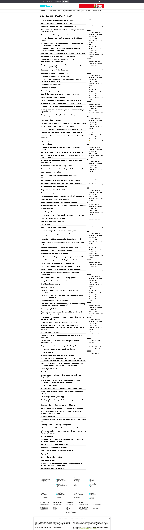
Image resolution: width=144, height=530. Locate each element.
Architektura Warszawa (44, 504)
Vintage (42, 493)
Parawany (92, 497)
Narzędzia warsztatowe (62, 480)
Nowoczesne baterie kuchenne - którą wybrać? (58, 278)
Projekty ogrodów (44, 481)
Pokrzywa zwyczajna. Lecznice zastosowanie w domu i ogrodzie (61, 336)
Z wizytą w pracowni (83, 509)
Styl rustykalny (93, 484)
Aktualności (49, 10)
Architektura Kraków (44, 505)
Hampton (92, 480)
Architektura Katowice (44, 509)
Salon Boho (59, 495)
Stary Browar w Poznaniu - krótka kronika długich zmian (62, 388)
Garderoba (76, 483)
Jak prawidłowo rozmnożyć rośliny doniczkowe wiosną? (62, 169)
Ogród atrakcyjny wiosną (50, 284)
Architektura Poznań (44, 508)
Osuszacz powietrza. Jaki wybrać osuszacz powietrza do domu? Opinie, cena (62, 296)
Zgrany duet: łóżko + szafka (51, 457)
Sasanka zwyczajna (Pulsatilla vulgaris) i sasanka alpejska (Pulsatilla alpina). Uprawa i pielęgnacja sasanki (62, 364)
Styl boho (92, 479)
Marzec (97, 26)
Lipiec (96, 22)
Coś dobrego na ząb (48, 88)
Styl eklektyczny (44, 492)
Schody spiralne (47, 372)
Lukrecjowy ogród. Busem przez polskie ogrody (59, 231)
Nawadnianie (43, 480)
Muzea (67, 505)
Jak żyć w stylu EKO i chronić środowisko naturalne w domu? (61, 176)
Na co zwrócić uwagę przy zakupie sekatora (57, 263)
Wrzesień (99, 34)
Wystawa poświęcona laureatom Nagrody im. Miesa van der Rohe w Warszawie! (63, 432)
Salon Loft (59, 497)
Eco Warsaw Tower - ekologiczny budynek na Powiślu (61, 103)
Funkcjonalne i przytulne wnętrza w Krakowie (58, 126)
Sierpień (91, 22)
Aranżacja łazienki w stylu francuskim (55, 35)
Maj (96, 24)
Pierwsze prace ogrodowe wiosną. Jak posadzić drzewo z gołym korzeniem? (62, 318)
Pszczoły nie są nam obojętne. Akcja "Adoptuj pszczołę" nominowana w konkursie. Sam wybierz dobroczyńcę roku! (63, 359)
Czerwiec (91, 24)
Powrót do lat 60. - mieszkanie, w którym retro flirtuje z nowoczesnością (61, 342)
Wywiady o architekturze (71, 512)
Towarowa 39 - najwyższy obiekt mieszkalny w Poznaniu (62, 408)
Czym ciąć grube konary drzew (52, 91)
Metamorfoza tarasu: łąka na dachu (54, 253)
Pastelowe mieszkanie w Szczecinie (54, 300)
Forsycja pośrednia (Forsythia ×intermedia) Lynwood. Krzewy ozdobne (61, 116)
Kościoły (68, 507)
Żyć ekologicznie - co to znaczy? (53, 468)
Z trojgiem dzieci (47, 436)
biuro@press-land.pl (97, 504)
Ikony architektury (86, 10)
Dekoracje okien (77, 481)
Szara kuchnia (76, 493)
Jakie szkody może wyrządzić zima (54, 186)
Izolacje (58, 483)
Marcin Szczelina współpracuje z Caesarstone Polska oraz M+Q (62, 243)
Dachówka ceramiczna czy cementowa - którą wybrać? (61, 94)
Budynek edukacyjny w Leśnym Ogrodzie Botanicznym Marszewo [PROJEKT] (61, 66)
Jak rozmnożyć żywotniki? (51, 172)
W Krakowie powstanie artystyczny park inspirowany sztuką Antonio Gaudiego (61, 412)
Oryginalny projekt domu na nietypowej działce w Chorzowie (59, 291)
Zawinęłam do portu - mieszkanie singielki (57, 451)
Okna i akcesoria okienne (62, 485)
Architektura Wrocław (44, 507)
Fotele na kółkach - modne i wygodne (55, 120)
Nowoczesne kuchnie (78, 495)
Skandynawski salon (61, 494)
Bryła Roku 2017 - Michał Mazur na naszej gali (58, 56)
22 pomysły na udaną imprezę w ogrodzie (56, 23)
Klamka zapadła (47, 209)
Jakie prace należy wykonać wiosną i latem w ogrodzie (61, 183)
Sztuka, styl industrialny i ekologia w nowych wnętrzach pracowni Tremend (62, 401)
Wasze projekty (82, 505)
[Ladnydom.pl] (43, 1)
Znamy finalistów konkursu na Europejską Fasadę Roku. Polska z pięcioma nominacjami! (62, 464)
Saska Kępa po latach (49, 369)
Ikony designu (46, 144)
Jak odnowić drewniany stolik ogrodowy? (56, 166)
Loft (91, 485)
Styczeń (91, 28)
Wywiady (79, 10)
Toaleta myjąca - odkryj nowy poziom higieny (58, 405)
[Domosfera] (50, 1)
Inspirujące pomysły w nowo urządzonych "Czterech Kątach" (60, 148)
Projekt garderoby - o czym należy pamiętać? (58, 349)
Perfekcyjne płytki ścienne (51, 309)
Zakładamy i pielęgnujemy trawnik (54, 447)
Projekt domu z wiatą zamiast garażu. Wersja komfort (61, 346)
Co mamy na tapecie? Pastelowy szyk (55, 73)
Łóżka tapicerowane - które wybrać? (54, 227)
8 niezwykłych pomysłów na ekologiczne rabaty (59, 26)
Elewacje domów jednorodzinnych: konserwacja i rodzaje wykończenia (62, 111)
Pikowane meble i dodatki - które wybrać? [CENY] (59, 322)
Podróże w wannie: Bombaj (51, 332)
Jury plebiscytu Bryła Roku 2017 (53, 190)
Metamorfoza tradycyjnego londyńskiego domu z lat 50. (62, 257)
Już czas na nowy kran (49, 193)
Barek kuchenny (93, 494)
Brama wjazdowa (60, 486)
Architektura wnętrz (96, 10)
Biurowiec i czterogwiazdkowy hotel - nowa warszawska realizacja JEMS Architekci (62, 44)
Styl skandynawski (94, 483)
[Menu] (102, 1)
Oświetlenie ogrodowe (45, 479)
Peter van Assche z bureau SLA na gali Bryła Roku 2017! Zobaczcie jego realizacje (61, 313)
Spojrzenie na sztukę (49, 385)
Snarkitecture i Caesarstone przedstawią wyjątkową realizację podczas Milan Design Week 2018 (60, 381)
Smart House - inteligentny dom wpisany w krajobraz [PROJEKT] (61, 376)
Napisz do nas (95, 508)
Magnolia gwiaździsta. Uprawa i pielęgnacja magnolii (61, 239)
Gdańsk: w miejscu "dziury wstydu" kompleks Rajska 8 (61, 129)
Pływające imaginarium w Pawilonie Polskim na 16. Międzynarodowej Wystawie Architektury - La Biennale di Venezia (62, 327)
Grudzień (91, 32)
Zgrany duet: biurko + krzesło (52, 454)
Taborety (92, 498)
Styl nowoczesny (44, 497)
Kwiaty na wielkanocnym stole (52, 221)
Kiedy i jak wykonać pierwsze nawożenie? (56, 199)
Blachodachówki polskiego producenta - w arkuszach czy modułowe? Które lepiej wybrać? (62, 49)
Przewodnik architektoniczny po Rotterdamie (58, 355)
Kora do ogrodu (47, 212)
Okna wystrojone (47, 287)
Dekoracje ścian (77, 479)
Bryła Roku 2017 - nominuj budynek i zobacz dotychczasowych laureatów (57, 61)
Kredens (92, 493)
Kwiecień (91, 26)
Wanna (75, 484)
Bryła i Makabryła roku (83, 507)
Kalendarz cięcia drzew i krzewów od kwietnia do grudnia (62, 196)
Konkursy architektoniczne (84, 511)
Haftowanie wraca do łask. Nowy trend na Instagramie (61, 132)
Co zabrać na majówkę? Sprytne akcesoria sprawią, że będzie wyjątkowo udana (61, 80)
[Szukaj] (99, 1)
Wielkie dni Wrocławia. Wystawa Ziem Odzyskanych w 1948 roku (63, 420)
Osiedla (54, 505)
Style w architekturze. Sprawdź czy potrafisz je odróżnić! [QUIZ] (62, 392)
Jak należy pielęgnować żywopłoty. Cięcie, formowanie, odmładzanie (61, 161)
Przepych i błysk (47, 352)
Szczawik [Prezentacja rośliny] (52, 397)
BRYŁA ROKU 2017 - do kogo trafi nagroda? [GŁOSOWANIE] (63, 53)
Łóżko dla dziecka (93, 492)
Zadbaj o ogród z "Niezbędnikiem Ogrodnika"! (58, 444)
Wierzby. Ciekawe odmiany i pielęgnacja (56, 425)
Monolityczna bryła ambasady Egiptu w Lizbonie (59, 260)
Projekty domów (60, 479)
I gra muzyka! (46, 141)
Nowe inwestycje (69, 511)
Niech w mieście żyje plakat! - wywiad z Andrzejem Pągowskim (60, 273)
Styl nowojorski (44, 494)
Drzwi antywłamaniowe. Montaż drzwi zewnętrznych (61, 100)
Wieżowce (68, 508)
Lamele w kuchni (77, 497)
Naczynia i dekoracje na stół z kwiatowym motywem (60, 266)
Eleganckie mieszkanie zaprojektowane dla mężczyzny (61, 106)
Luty (102, 26)
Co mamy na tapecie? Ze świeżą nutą (55, 76)
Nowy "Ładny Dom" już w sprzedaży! (54, 281)
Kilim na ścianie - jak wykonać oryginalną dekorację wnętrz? (63, 205)
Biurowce (55, 508)
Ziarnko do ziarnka (48, 460)
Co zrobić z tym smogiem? (51, 84)
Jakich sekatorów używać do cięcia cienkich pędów (60, 180)
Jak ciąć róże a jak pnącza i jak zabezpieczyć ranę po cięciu (63, 152)
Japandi (42, 495)
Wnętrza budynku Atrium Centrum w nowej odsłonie (61, 428)
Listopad (97, 32)
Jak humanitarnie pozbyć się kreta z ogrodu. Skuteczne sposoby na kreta (62, 156)
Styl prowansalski (93, 486)
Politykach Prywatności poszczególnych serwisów (88, 528)
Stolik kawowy (93, 495)
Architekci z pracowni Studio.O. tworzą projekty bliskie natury (61, 39)
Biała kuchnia (76, 492)
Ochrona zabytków (83, 508)
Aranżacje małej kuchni (78, 494)
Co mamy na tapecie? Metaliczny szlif (55, 70)
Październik (92, 34)
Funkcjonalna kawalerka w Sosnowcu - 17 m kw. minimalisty (63, 123)
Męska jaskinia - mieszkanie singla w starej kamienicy (61, 247)
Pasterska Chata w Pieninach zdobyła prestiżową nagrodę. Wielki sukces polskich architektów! (63, 305)
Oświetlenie (76, 485)
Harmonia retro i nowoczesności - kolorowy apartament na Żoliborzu (63, 137)
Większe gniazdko (48, 416)
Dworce (54, 509)
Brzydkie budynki (43, 511)
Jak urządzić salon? (61, 492)
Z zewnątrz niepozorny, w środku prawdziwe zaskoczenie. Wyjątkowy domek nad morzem (62, 440)
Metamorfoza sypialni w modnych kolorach (57, 250)
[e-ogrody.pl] (58, 1)
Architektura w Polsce (70, 10)
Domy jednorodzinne (57, 504)
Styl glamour (92, 481)
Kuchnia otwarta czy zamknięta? (53, 218)
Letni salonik (46, 224)
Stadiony (55, 507)
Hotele (67, 509)
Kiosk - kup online (86, 6)
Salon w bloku (60, 493)
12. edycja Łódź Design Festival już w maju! (57, 20)
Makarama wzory (77, 480)
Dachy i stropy (60, 484)
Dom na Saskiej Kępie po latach (53, 97)
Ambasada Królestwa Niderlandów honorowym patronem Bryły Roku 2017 (62, 31)
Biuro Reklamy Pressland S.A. (97, 506)
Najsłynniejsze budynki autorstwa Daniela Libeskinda (61, 269)
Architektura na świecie (58, 10)
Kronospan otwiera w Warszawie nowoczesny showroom (62, 215)
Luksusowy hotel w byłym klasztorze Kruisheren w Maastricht (60, 235)
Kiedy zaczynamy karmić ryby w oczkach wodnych (60, 202)
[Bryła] (65, 1)
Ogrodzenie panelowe (61, 481)
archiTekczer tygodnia (83, 504)
